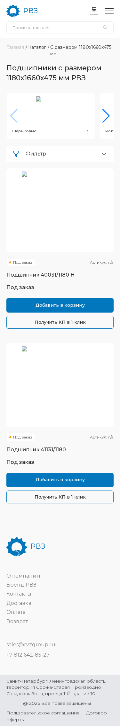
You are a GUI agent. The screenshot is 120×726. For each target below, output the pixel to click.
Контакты (18, 594)
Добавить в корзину (60, 305)
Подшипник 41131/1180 (36, 450)
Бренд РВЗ (21, 585)
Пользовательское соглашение (43, 713)
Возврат (17, 621)
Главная (15, 47)
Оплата (16, 612)
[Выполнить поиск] (105, 27)
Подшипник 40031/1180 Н (40, 275)
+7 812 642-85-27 (28, 655)
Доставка (18, 603)
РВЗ (30, 10)
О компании (23, 576)
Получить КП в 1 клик (60, 322)
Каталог (37, 47)
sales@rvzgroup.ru (30, 645)
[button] (106, 116)
